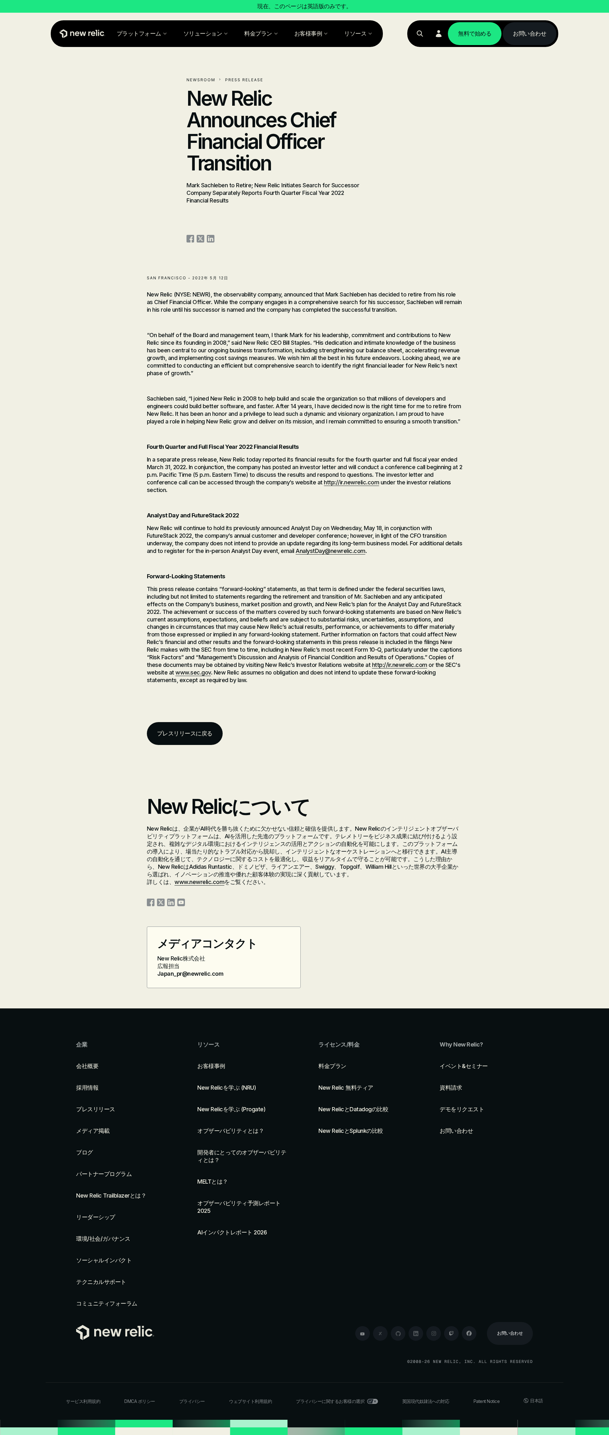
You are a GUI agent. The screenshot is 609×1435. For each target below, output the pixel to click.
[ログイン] (438, 33)
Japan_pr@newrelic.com (190, 973)
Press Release (244, 79)
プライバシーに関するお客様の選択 (330, 1401)
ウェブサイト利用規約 (250, 1401)
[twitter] (380, 1333)
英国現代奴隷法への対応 (425, 1401)
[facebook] (469, 1333)
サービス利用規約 (83, 1401)
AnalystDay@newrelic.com (330, 551)
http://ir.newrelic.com (351, 482)
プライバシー (192, 1401)
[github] (398, 1333)
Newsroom (201, 79)
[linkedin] (415, 1333)
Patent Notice (487, 1401)
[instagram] (433, 1333)
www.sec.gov (193, 672)
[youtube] (362, 1333)
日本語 (536, 1400)
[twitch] (451, 1333)
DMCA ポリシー (139, 1401)
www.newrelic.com (199, 882)
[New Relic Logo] (80, 33)
